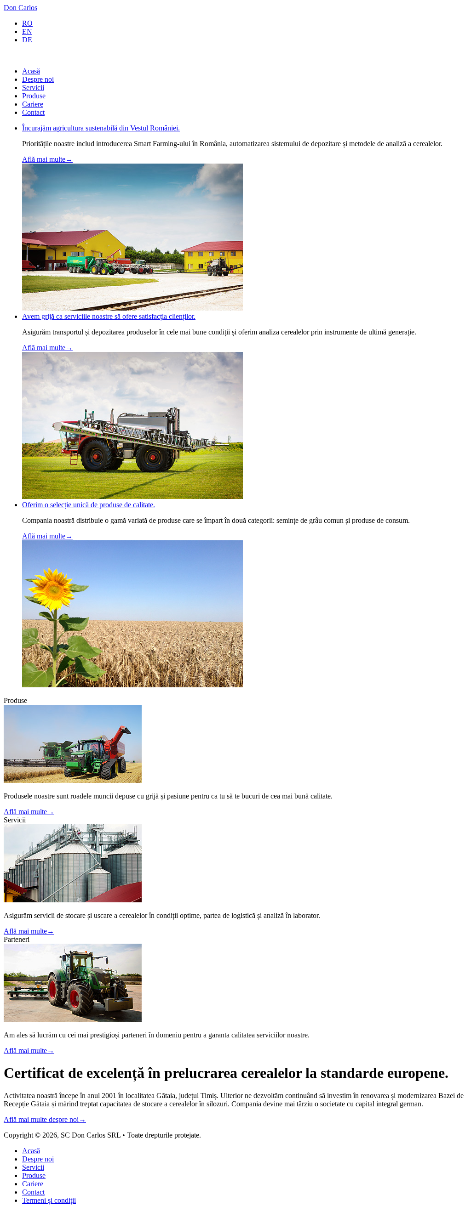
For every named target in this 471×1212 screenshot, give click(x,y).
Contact (33, 112)
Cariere (32, 104)
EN (27, 31)
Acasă (31, 71)
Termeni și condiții (49, 1200)
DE (27, 40)
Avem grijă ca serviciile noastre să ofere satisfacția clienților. (108, 316)
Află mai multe (47, 159)
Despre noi (38, 79)
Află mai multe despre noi (45, 1119)
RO (27, 23)
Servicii (33, 87)
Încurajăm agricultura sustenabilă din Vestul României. (101, 128)
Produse (34, 96)
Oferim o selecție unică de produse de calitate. (88, 505)
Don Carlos (20, 7)
